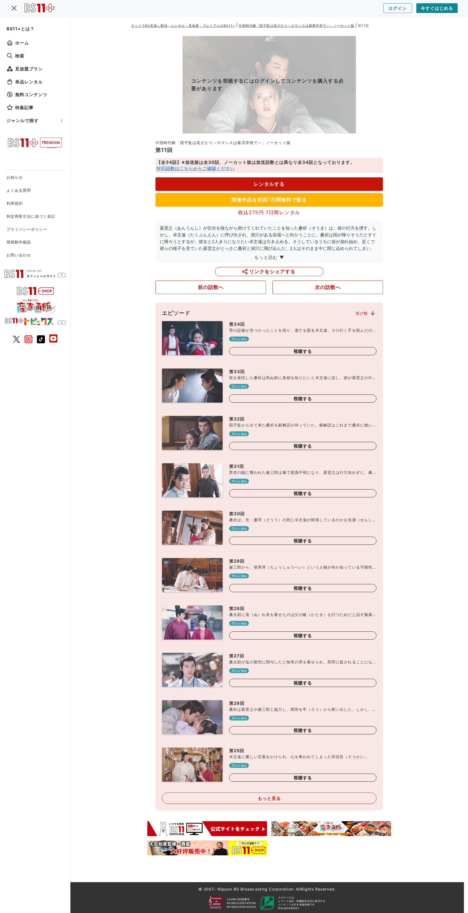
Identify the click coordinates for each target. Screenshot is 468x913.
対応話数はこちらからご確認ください (196, 168)
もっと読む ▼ (269, 257)
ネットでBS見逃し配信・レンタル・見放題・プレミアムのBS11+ (183, 26)
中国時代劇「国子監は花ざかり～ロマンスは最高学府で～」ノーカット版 (297, 26)
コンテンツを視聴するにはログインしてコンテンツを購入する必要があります (267, 84)
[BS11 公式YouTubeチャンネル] (53, 339)
